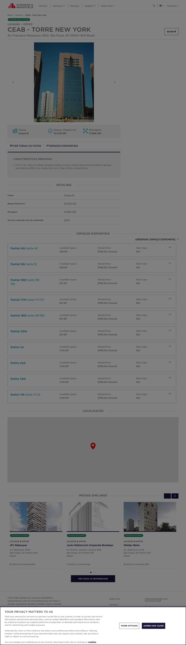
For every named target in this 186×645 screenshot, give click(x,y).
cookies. (92, 642)
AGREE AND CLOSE (153, 626)
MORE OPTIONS (129, 626)
